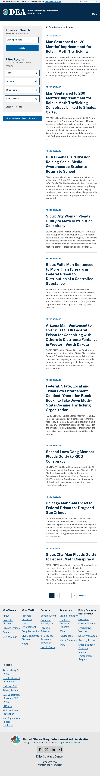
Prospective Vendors (84, 630)
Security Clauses (87, 636)
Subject (10, 81)
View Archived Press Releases (22, 118)
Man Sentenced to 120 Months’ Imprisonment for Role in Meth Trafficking (68, 46)
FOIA (62, 631)
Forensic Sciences (27, 617)
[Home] (38, 11)
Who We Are (9, 610)
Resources (66, 610)
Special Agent (48, 615)
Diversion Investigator (47, 622)
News (25, 643)
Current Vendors (87, 623)
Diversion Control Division (31, 638)
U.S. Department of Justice (67, 742)
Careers (45, 610)
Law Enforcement (29, 625)
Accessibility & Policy (11, 672)
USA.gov (7, 706)
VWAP (63, 644)
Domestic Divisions (8, 622)
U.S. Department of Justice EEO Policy (12, 698)
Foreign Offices (11, 628)
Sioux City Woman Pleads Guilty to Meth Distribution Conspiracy (69, 221)
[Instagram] (60, 749)
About (6, 615)
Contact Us (9, 632)
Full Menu (94, 12)
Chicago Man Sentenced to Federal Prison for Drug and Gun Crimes (70, 508)
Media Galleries (68, 640)
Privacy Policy (10, 690)
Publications (66, 636)
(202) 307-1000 (50, 762)
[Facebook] (40, 749)
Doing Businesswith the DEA (87, 612)
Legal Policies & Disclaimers (11, 680)
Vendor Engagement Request (85, 656)
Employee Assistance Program (65, 623)
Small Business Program (86, 646)
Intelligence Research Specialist (47, 639)
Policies (7, 664)
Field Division (12, 98)
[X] (46, 749)
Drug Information (69, 615)
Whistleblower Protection (10, 712)
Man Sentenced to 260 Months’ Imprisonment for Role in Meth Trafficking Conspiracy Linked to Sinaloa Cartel (71, 102)
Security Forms (86, 640)
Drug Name (11, 90)
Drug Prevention (30, 631)
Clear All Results (14, 106)
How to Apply (47, 647)
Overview (83, 619)
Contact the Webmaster (50, 765)
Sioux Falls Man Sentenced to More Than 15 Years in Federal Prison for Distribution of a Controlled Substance (69, 274)
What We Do (28, 610)
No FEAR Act (10, 686)
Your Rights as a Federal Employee (11, 721)
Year (8, 73)
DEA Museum (10, 637)
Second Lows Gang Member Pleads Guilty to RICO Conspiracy (70, 456)
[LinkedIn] (53, 749)
